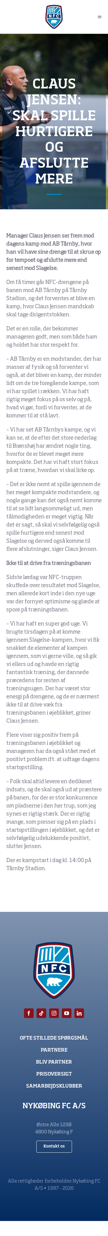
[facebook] (29, 1013)
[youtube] (66, 1013)
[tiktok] (41, 1013)
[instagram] (54, 1013)
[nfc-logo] (54, 7)
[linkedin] (79, 1013)
